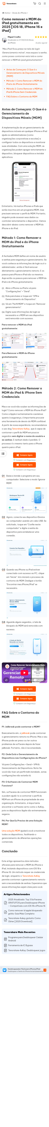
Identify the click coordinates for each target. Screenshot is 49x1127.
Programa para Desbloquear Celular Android (25, 939)
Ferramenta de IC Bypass (20, 945)
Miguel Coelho (14, 37)
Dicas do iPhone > (20, 13)
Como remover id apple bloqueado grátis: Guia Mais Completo (25, 912)
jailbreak (26, 733)
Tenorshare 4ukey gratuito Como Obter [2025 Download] (24, 920)
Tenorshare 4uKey (21, 428)
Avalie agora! (41, 43)
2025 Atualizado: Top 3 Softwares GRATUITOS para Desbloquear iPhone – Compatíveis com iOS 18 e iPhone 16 (26, 902)
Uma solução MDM (11, 830)
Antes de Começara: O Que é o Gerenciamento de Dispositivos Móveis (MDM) (25, 73)
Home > (8, 13)
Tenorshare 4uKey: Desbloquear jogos (26, 950)
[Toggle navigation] (43, 3)
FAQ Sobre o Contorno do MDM (21, 96)
